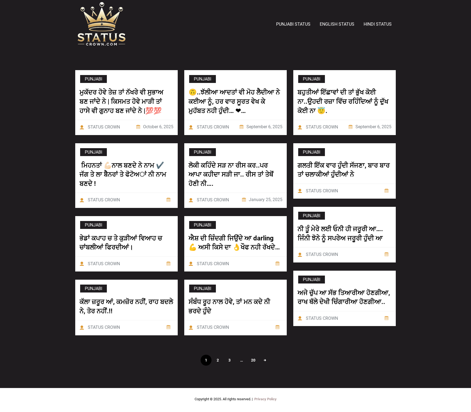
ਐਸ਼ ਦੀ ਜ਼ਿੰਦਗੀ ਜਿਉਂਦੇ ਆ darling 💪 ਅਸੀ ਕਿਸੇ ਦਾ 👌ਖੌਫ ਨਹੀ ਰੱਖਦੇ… (234, 242)
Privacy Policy (265, 399)
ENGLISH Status (337, 24)
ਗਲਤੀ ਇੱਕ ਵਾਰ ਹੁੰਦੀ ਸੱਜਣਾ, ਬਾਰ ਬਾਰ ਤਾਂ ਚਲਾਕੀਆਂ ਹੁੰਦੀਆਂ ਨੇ (344, 170)
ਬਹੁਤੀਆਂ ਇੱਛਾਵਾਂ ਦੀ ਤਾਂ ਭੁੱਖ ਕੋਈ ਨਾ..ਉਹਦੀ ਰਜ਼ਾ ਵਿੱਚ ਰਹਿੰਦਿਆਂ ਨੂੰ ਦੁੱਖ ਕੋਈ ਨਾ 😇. (343, 101)
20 (253, 360)
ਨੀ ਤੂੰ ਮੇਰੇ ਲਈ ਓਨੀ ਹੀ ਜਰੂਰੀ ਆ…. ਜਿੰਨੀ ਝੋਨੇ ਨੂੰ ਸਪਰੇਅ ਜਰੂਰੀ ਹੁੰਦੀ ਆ (340, 233)
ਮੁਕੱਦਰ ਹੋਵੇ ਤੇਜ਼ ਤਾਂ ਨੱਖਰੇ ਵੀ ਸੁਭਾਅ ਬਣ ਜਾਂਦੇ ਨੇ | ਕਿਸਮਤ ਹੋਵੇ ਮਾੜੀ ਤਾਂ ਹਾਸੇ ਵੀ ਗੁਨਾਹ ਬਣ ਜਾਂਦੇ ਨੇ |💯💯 (122, 101)
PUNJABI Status (293, 24)
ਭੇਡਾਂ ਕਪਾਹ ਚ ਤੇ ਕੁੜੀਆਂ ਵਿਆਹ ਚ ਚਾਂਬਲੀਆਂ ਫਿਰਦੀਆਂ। (121, 242)
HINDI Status (378, 24)
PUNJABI (93, 79)
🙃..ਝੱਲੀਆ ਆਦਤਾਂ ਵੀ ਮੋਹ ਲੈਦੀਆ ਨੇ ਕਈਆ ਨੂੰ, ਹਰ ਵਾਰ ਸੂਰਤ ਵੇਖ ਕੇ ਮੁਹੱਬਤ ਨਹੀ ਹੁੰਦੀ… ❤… (234, 101)
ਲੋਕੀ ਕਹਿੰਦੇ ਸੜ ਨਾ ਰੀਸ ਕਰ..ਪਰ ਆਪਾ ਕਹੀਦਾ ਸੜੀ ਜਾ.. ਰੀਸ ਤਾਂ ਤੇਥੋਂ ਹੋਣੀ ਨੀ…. (231, 174)
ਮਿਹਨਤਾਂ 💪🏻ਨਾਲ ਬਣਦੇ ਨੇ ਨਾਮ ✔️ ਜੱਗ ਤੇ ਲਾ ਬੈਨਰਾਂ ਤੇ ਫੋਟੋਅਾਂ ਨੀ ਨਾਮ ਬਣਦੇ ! (123, 174)
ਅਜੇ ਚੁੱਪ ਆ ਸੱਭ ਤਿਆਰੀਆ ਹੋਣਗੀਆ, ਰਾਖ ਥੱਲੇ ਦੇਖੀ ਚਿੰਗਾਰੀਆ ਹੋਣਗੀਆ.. (344, 297)
